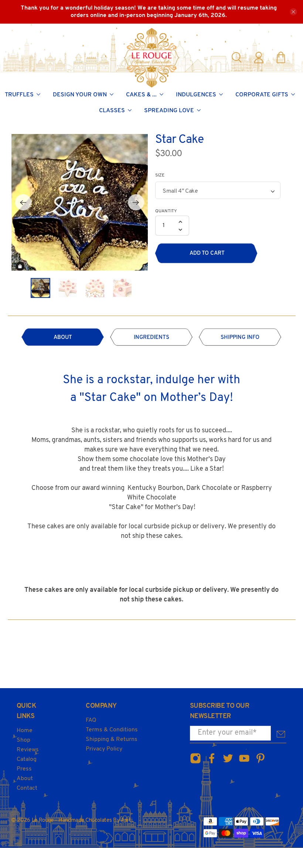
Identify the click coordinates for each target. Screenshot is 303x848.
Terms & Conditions (112, 730)
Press (24, 769)
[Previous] (23, 202)
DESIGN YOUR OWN (80, 95)
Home (25, 731)
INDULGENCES (196, 95)
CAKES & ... (141, 95)
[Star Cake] (79, 202)
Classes (112, 111)
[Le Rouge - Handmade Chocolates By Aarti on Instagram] (195, 762)
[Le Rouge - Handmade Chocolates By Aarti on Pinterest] (260, 762)
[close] (293, 12)
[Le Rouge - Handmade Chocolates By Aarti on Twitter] (228, 762)
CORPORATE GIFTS (261, 95)
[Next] (136, 202)
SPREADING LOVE (169, 111)
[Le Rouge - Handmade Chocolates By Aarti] (151, 57)
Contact (27, 788)
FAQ (91, 720)
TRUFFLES (19, 95)
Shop (23, 740)
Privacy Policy (104, 749)
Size (159, 175)
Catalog (27, 759)
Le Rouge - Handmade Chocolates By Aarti (82, 820)
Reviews (28, 750)
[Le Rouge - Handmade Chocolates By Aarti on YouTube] (244, 762)
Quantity (166, 211)
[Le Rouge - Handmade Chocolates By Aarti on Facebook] (211, 762)
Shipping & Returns (111, 739)
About (25, 779)
